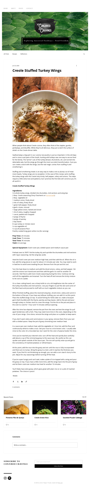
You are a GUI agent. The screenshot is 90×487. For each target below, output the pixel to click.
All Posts (6, 54)
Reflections (23, 54)
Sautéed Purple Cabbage (72, 418)
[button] (84, 54)
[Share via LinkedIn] (22, 381)
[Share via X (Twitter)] (17, 381)
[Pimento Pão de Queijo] (16, 407)
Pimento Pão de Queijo (15, 418)
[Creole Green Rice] (45, 407)
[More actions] (76, 66)
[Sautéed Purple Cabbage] (73, 407)
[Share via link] (26, 381)
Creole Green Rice (41, 418)
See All (84, 397)
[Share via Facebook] (13, 381)
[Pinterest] (9, 478)
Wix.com (60, 482)
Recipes (14, 54)
